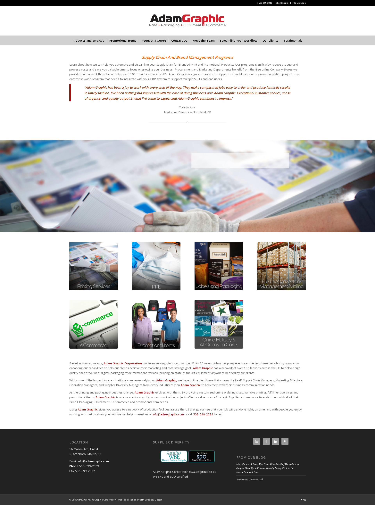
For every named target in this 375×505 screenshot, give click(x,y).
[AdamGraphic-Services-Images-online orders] (219, 324)
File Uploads (299, 2)
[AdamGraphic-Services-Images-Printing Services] (93, 266)
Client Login (282, 2)
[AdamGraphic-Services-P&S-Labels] (219, 266)
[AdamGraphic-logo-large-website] (187, 20)
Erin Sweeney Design (151, 499)
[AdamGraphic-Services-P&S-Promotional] (156, 324)
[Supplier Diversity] (187, 456)
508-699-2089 (203, 414)
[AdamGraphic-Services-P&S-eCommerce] (93, 324)
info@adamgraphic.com (168, 414)
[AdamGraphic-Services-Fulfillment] (281, 266)
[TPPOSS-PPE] (156, 266)
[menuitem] (282, 3)
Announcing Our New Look (249, 479)
